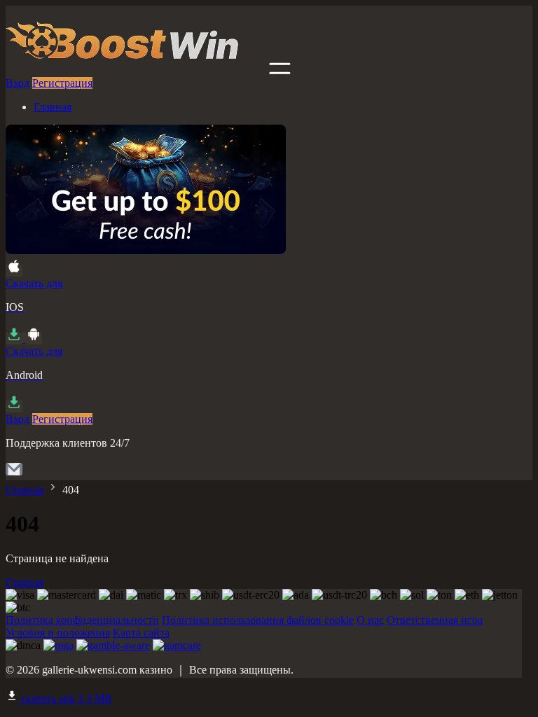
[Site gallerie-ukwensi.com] (136, 70)
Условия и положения (58, 633)
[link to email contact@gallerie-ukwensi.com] (14, 474)
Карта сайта (141, 633)
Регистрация (62, 83)
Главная (52, 107)
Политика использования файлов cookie (258, 620)
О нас (370, 620)
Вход (17, 83)
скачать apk (65, 698)
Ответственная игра (435, 620)
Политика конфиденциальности (82, 620)
